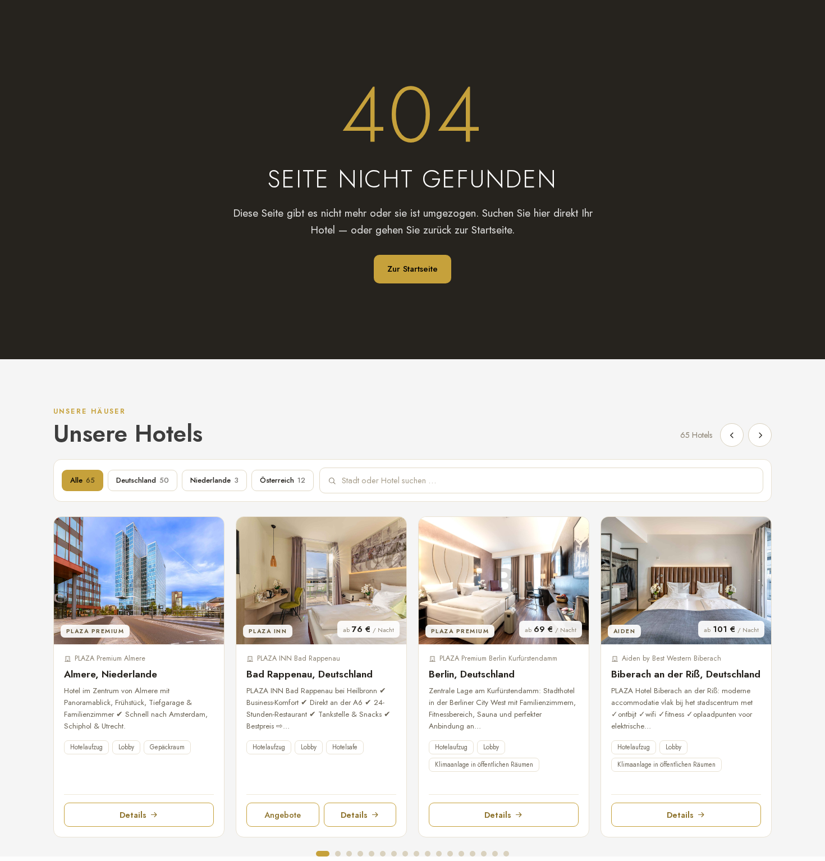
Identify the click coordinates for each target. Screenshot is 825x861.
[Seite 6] (383, 854)
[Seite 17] (506, 854)
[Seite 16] (495, 854)
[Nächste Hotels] (760, 435)
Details (133, 815)
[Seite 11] (439, 854)
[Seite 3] (349, 854)
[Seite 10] (427, 854)
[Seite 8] (405, 854)
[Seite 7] (394, 854)
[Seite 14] (472, 854)
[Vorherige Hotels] (732, 435)
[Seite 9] (416, 854)
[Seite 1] (322, 854)
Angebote (282, 815)
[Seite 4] (360, 854)
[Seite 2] (338, 854)
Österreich (282, 480)
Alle (82, 480)
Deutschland (142, 480)
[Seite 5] (371, 854)
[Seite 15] (484, 854)
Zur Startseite (412, 269)
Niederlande (214, 480)
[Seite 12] (450, 854)
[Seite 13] (461, 854)
